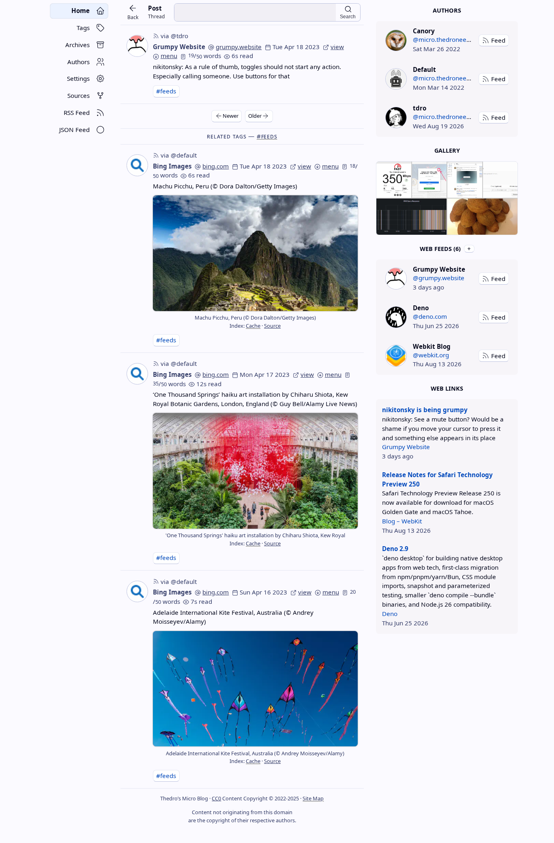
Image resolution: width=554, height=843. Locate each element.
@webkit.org (431, 355)
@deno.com (430, 316)
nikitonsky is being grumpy (425, 410)
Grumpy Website (179, 47)
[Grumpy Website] (396, 278)
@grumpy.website (438, 278)
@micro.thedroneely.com (449, 39)
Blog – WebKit (402, 521)
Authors (447, 10)
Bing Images (172, 166)
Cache (253, 325)
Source (272, 325)
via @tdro (174, 36)
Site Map (313, 798)
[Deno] (396, 317)
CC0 (216, 798)
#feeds (166, 91)
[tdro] (396, 117)
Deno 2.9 (395, 549)
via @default (179, 155)
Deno (389, 614)
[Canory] (396, 40)
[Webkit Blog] (396, 355)
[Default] (396, 79)
